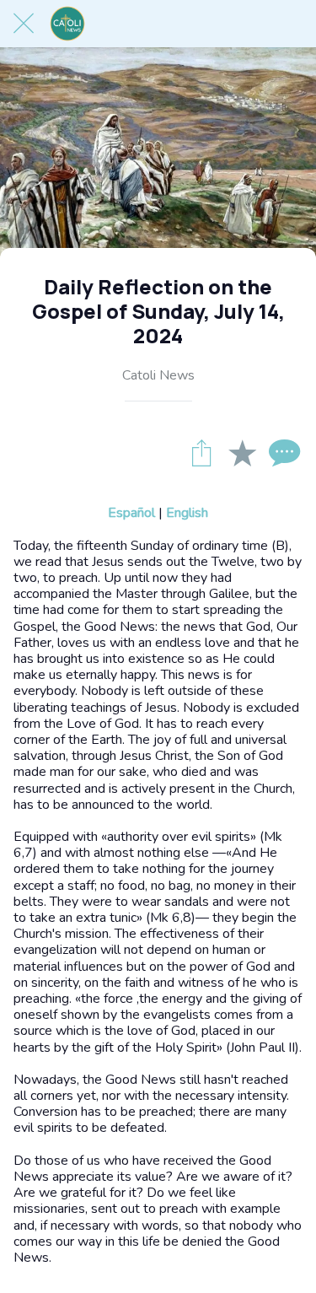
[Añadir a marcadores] (242, 452)
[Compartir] (201, 452)
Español (131, 513)
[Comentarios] (282, 452)
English (187, 513)
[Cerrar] (23, 23)
